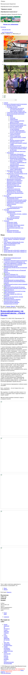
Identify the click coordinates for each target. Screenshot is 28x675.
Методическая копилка (13, 218)
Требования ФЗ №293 (15, 145)
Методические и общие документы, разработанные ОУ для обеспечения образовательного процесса (18, 163)
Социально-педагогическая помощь (16, 201)
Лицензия (12, 118)
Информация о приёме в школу (15, 202)
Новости (6, 249)
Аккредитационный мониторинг (15, 113)
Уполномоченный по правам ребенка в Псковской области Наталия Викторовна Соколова (14, 281)
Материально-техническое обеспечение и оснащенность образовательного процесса (14, 180)
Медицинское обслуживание (14, 197)
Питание (9, 205)
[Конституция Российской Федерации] (14, 287)
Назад (5, 588)
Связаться (6, 616)
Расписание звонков (12, 223)
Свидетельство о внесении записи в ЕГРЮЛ (17, 121)
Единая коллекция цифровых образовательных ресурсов (11, 303)
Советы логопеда (11, 204)
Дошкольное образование (16, 154)
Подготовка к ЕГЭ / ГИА (13, 226)
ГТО (8, 229)
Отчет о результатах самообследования (15, 134)
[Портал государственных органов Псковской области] (15, 298)
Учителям (6, 209)
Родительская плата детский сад (18, 147)
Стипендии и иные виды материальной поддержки (14, 189)
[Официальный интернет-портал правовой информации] (15, 285)
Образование (10, 152)
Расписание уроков (12, 222)
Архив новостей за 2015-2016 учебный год (15, 251)
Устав (11, 116)
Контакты (3, 27)
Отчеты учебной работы (16, 126)
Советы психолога (15, 216)
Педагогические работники (17, 177)
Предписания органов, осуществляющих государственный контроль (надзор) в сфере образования (18, 130)
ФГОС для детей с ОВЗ (16, 172)
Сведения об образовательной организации (15, 104)
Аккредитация (14, 119)
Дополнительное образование (18, 155)
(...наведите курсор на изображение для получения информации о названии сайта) (15, 262)
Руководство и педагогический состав (17, 173)
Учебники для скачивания (14, 232)
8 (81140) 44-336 (6, 29)
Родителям (6, 195)
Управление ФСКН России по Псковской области (15, 271)
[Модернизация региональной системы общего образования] (15, 292)
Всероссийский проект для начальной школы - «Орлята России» (13, 313)
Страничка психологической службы (17, 200)
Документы (10, 115)
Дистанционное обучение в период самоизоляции (17, 168)
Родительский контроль (16, 207)
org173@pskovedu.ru (7, 32)
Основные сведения (12, 106)
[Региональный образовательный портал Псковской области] (15, 289)
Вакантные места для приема (14, 191)
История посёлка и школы (14, 105)
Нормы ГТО (15, 274)
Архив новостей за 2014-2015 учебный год (15, 250)
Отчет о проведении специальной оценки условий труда (18, 137)
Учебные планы (14, 166)
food (5, 246)
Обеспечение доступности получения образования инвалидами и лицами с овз (17, 110)
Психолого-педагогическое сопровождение (14, 211)
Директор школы (14, 175)
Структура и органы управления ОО (16, 112)
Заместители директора (16, 176)
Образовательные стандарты (14, 170)
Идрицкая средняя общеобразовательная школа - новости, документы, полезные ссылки (14, 239)
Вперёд (6, 589)
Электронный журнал (13, 198)
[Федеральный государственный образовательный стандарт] (15, 266)
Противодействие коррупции (18, 151)
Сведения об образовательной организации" (15, 260)
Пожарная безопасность (13, 208)
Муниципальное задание (16, 123)
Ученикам (6, 220)
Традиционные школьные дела (15, 227)
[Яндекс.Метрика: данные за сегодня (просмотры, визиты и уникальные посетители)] (6, 673)
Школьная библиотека (13, 230)
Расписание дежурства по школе (15, 225)
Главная (6, 102)
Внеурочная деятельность (17, 157)
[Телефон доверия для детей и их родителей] (15, 295)
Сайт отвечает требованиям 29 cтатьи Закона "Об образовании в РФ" (14, 242)
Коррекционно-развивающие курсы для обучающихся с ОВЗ (18, 159)
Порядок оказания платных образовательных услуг (17, 141)
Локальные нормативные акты (18, 125)
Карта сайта (5, 613)
